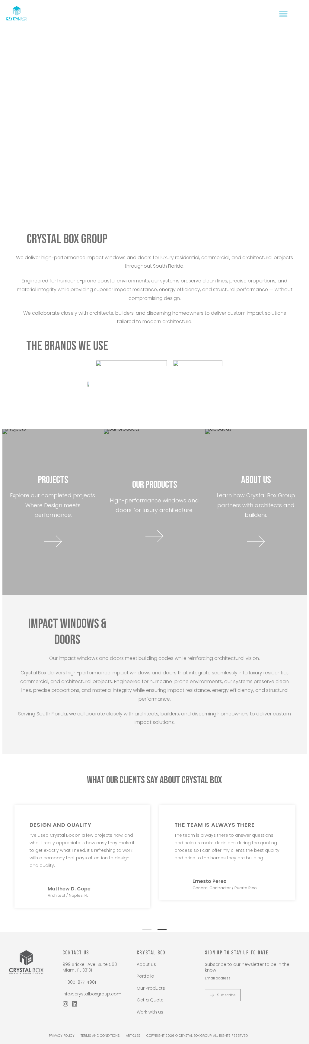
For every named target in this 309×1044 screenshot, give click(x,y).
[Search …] (299, 13)
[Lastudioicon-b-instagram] (65, 1004)
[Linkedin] (75, 1004)
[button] (283, 13)
